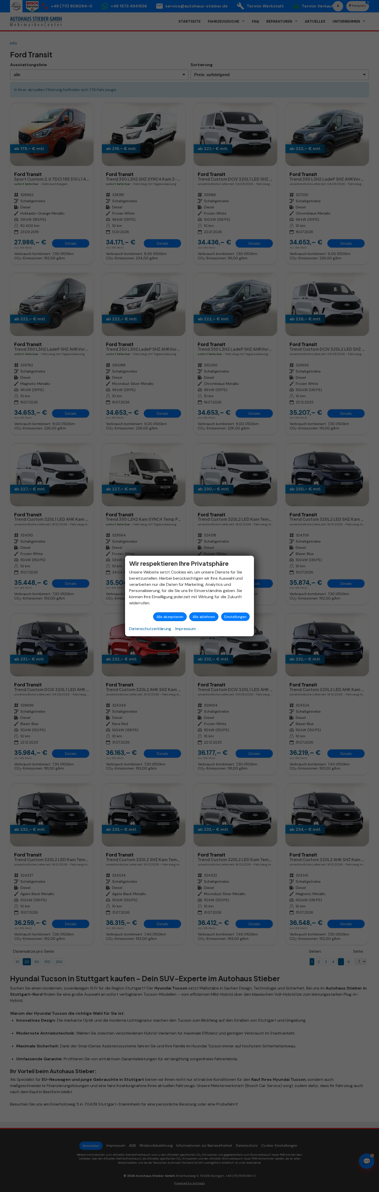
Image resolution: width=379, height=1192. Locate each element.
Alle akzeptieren (169, 616)
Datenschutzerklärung (150, 628)
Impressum (185, 628)
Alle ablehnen (204, 616)
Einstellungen (235, 616)
